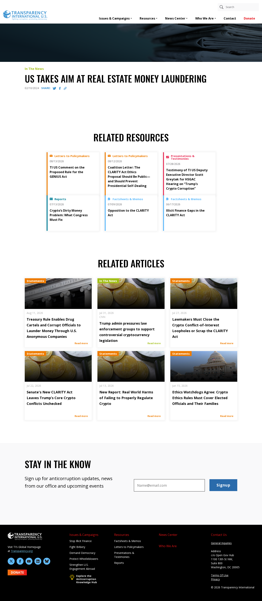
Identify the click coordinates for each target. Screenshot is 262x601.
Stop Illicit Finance (80, 541)
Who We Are (204, 18)
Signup (223, 485)
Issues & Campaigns (114, 18)
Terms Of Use (219, 575)
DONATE (17, 572)
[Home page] (25, 15)
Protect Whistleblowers (83, 559)
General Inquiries (221, 543)
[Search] (221, 7)
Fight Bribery (77, 547)
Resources (147, 18)
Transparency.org (22, 551)
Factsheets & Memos (127, 541)
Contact (230, 18)
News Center (175, 18)
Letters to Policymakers (129, 547)
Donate (249, 18)
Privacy (215, 579)
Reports (119, 563)
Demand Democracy (82, 553)
